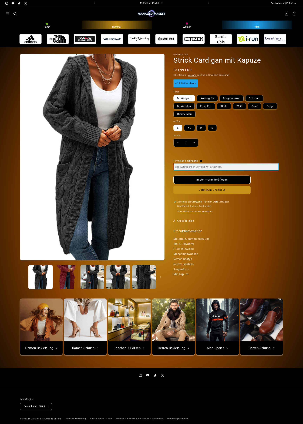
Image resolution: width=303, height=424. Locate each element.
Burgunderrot (231, 98)
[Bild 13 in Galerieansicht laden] (92, 277)
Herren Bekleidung (171, 348)
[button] (7, 14)
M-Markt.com (35, 419)
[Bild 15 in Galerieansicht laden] (144, 277)
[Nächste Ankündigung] (209, 3)
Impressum (157, 418)
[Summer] (117, 23)
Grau (254, 106)
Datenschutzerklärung (75, 418)
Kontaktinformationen (138, 418)
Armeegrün (207, 98)
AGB (110, 418)
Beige (270, 106)
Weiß (240, 106)
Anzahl (176, 135)
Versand (192, 75)
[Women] (187, 23)
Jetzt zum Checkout (212, 189)
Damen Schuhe (83, 348)
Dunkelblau (184, 106)
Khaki (223, 106)
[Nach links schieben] (24, 277)
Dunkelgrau (184, 98)
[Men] (257, 23)
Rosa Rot (205, 106)
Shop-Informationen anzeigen (194, 211)
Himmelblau (184, 114)
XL (189, 127)
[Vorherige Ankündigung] (94, 3)
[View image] (30, 39)
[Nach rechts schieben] (161, 277)
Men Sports (215, 348)
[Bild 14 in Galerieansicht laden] (118, 277)
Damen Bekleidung (39, 348)
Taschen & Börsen (127, 348)
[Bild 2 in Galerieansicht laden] (66, 277)
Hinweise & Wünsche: (185, 160)
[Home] (46, 23)
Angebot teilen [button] (185, 220)
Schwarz (254, 98)
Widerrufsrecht (97, 418)
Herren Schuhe (259, 348)
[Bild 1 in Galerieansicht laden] (41, 277)
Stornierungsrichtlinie (177, 418)
